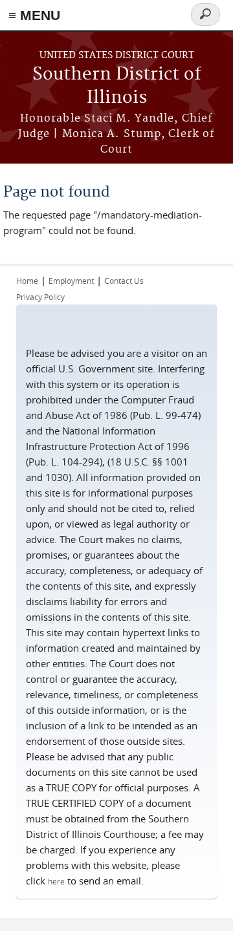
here (56, 881)
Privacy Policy (40, 297)
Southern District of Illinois (116, 86)
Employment (71, 280)
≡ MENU (34, 15)
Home (27, 280)
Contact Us (124, 280)
